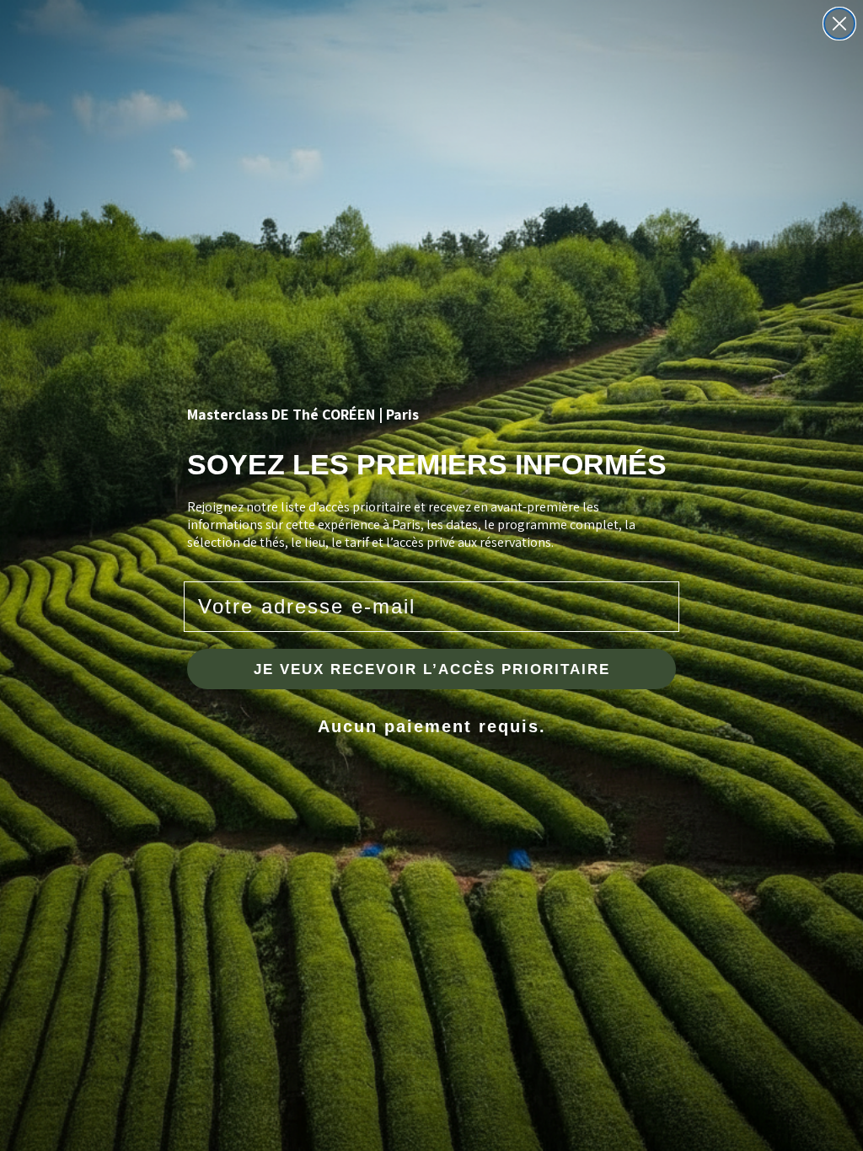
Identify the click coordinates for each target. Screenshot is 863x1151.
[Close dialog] (839, 23)
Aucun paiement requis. (432, 726)
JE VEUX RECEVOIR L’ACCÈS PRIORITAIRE (432, 669)
